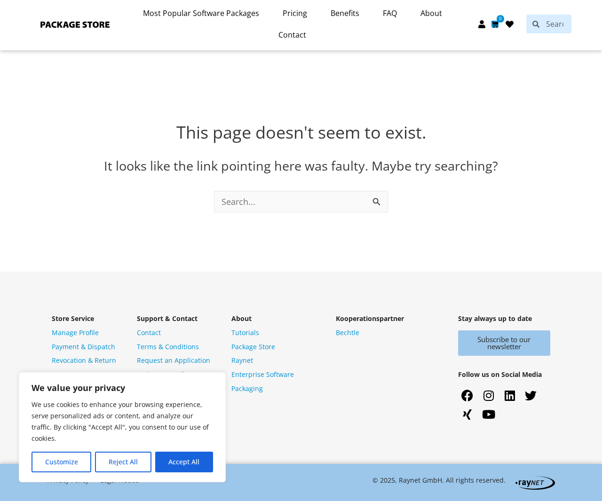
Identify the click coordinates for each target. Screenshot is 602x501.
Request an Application (173, 360)
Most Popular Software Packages (201, 13)
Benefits (345, 13)
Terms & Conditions (168, 346)
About (431, 13)
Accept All (183, 461)
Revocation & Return (84, 360)
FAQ (390, 13)
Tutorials (245, 332)
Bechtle (347, 332)
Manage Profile (75, 332)
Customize (61, 461)
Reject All (123, 461)
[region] (122, 427)
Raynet (242, 360)
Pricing (295, 13)
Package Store (253, 346)
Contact (292, 35)
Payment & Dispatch (83, 346)
